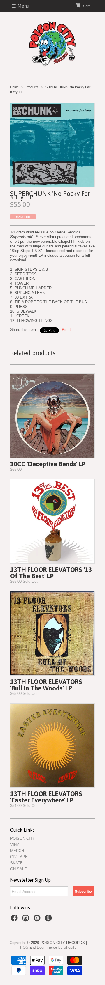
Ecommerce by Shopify (56, 947)
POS (24, 947)
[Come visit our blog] (49, 920)
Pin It (66, 329)
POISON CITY (22, 838)
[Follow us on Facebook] (15, 920)
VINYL (15, 844)
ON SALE (18, 869)
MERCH (17, 850)
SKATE (16, 863)
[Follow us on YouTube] (38, 920)
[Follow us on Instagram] (26, 920)
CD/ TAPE (19, 857)
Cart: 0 (87, 6)
